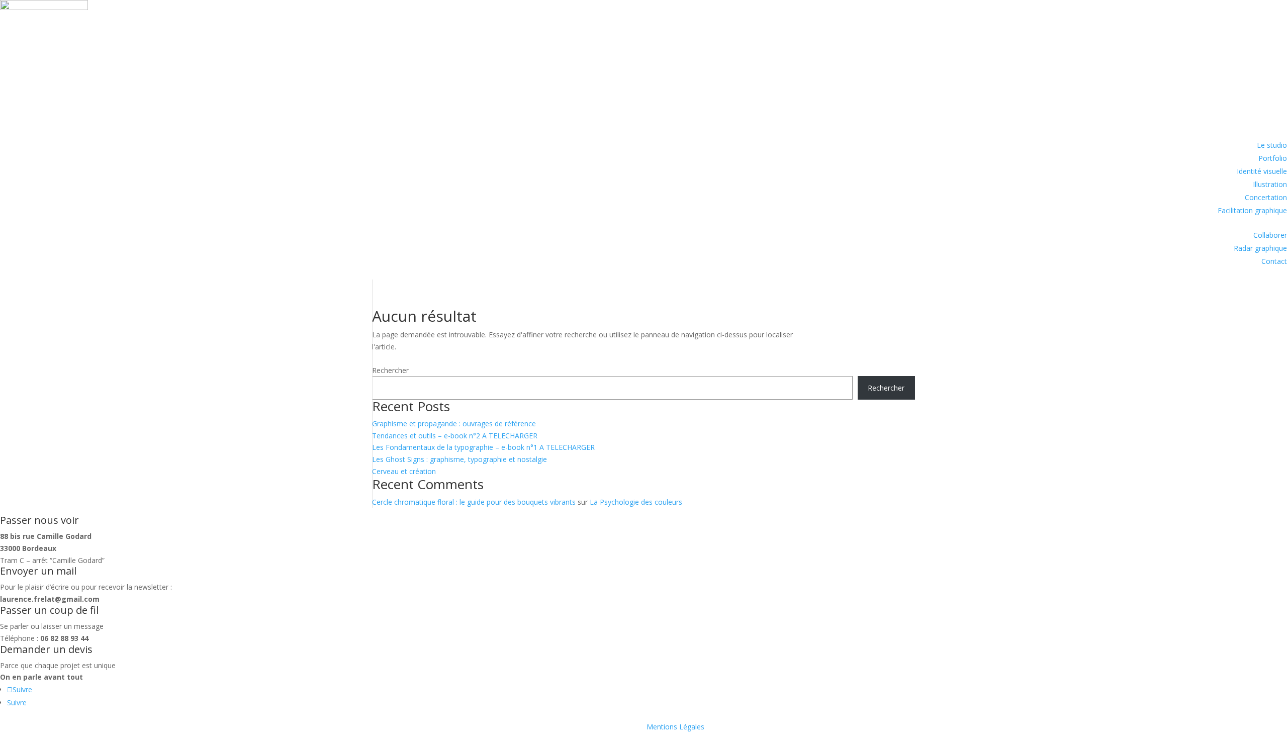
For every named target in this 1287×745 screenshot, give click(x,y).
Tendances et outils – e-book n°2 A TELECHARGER (454, 435)
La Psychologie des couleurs (636, 502)
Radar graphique (1260, 248)
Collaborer (1270, 235)
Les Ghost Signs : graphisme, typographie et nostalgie (459, 459)
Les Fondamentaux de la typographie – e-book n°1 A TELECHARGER (483, 447)
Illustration (1270, 184)
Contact (1274, 261)
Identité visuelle (1262, 171)
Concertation (1266, 197)
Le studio (1272, 145)
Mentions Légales (675, 726)
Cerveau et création (404, 471)
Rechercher (390, 370)
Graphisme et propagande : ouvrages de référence (454, 423)
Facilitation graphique (1252, 210)
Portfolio (1272, 158)
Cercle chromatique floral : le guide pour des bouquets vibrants (474, 502)
